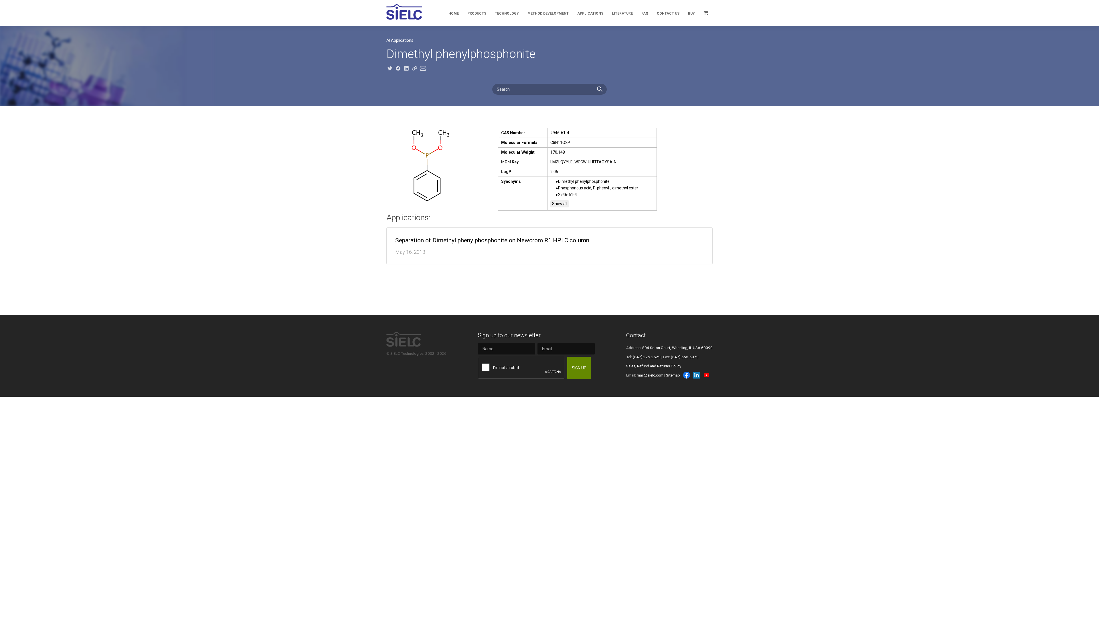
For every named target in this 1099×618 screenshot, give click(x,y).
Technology (507, 13)
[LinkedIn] (696, 375)
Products (476, 13)
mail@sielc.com (650, 375)
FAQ (644, 13)
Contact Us (668, 13)
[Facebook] (686, 375)
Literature (622, 13)
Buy (691, 13)
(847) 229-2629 (647, 356)
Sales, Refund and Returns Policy (653, 366)
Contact (636, 335)
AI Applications (399, 40)
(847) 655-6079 (685, 356)
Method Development (548, 13)
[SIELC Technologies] (404, 12)
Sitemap (673, 375)
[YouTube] (706, 375)
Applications (590, 13)
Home (453, 13)
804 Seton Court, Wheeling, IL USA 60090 (677, 347)
